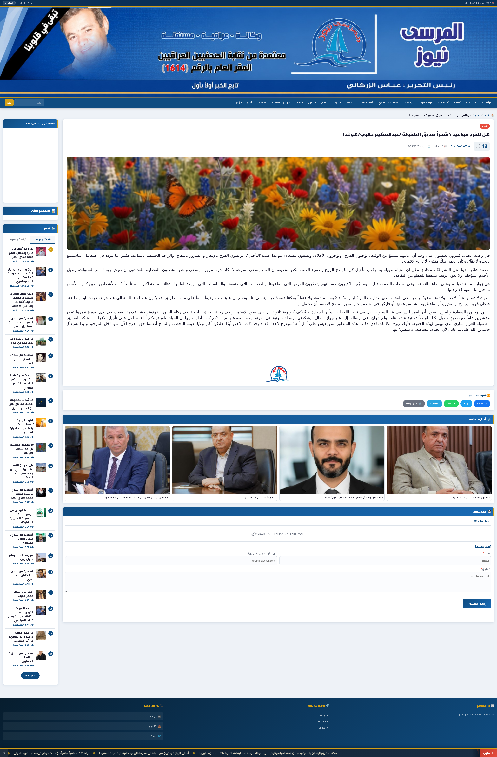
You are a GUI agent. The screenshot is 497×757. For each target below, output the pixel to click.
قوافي (312, 102)
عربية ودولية (425, 102)
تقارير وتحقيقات (282, 102)
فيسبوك (482, 403)
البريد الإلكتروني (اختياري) (262, 553)
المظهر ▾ (9, 3)
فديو (300, 102)
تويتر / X (155, 736)
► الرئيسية (324, 715)
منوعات (262, 102)
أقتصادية (443, 102)
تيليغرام (434, 403)
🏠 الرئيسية (489, 115)
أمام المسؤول (243, 102)
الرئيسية (31, 3)
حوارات (337, 102)
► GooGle (323, 721)
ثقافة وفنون (365, 102)
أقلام (324, 102)
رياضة (408, 102)
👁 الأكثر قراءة (42, 239)
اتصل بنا (21, 3)
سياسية (471, 102)
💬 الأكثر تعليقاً (18, 239)
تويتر (466, 403)
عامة (349, 102)
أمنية (457, 102)
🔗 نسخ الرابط (414, 403)
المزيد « (30, 675)
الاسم (487, 553)
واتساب (451, 403)
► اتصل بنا (324, 727)
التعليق (486, 569)
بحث (9, 103)
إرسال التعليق (477, 603)
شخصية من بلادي (388, 102)
